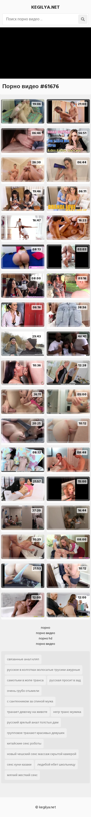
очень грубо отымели (23, 690)
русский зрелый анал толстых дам (33, 722)
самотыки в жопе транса (25, 680)
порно (45, 627)
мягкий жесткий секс (22, 775)
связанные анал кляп (23, 659)
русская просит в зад (65, 680)
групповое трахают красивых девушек (35, 733)
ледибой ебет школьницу (56, 764)
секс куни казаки (19, 764)
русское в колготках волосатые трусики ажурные (43, 669)
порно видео (45, 633)
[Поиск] (83, 19)
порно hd (45, 638)
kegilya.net (45, 7)
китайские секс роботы (24, 743)
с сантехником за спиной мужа (30, 701)
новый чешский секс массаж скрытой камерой (41, 754)
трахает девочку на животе (27, 712)
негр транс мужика (67, 712)
